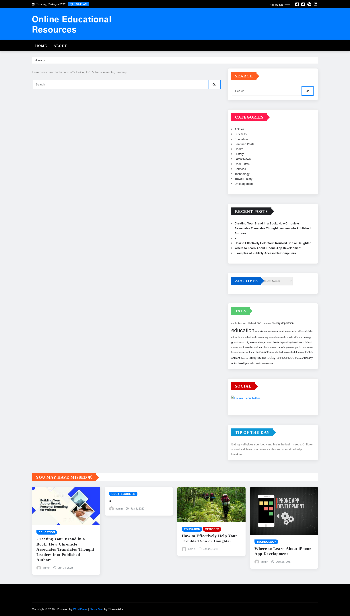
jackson (268, 342)
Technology (242, 174)
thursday (244, 358)
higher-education (254, 342)
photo (266, 347)
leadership (278, 342)
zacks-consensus (264, 363)
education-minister (302, 331)
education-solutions (278, 337)
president (290, 347)
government (238, 342)
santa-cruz (239, 352)
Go (215, 84)
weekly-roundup (247, 363)
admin (46, 567)
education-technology (300, 337)
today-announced (281, 357)
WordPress (80, 609)
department (287, 323)
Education (241, 139)
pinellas (273, 347)
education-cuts (284, 331)
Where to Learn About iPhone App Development (268, 248)
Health (239, 149)
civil (254, 323)
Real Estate (242, 164)
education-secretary (258, 337)
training (299, 357)
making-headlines (293, 342)
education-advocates (265, 331)
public (298, 347)
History (239, 154)
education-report (239, 337)
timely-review (257, 358)
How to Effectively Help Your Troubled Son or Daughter (273, 243)
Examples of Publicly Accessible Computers (265, 253)
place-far (281, 347)
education (242, 330)
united (234, 363)
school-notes (263, 352)
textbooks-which (287, 352)
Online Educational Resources (72, 24)
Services (240, 169)
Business (241, 134)
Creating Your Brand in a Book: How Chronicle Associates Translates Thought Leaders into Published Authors (273, 228)
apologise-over (238, 323)
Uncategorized (244, 184)
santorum (250, 352)
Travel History (243, 179)
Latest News (243, 159)
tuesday (308, 358)
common (266, 323)
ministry (234, 347)
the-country (302, 352)
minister (307, 342)
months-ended (246, 347)
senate (274, 352)
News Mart (97, 609)
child (249, 323)
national (258, 347)
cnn (259, 323)
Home (41, 46)
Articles (239, 129)
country (276, 323)
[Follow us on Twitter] (272, 399)
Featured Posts (244, 144)
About (60, 46)
